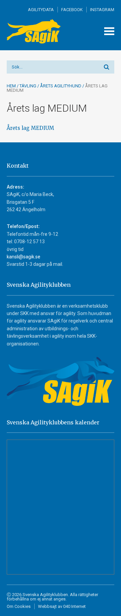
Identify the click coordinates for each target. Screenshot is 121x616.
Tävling (27, 85)
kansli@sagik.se (23, 256)
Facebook (72, 9)
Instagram (102, 9)
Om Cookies (19, 606)
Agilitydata (41, 9)
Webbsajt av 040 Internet (62, 606)
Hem (11, 85)
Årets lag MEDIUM (30, 128)
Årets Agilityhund (60, 85)
